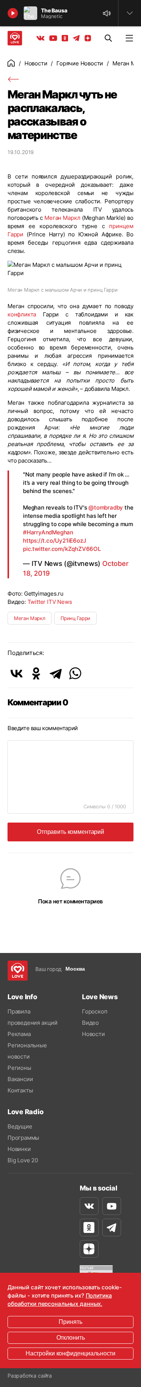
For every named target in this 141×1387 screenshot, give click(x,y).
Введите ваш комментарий (43, 728)
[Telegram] (56, 673)
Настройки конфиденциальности (70, 1353)
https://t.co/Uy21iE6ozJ (54, 540)
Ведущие (20, 1126)
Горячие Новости (79, 63)
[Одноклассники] (36, 673)
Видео (90, 1022)
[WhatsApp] (75, 673)
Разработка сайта (30, 1375)
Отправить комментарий (70, 832)
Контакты (20, 1090)
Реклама (19, 1034)
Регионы (19, 1067)
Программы (23, 1137)
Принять (70, 1322)
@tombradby (105, 507)
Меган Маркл (62, 217)
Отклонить (70, 1337)
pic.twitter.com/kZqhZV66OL (62, 548)
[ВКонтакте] (17, 673)
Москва (75, 969)
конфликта (22, 314)
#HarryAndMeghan (48, 532)
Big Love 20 (23, 1160)
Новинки (19, 1149)
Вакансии (20, 1079)
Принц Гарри (75, 618)
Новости (35, 63)
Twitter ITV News (49, 601)
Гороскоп (94, 1011)
